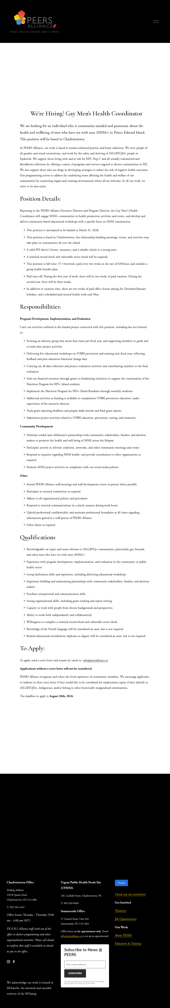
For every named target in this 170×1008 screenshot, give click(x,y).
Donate (121, 883)
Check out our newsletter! (130, 894)
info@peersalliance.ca (95, 660)
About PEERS (123, 935)
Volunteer (120, 911)
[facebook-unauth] (13, 961)
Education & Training (128, 944)
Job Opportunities (125, 919)
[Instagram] (8, 961)
